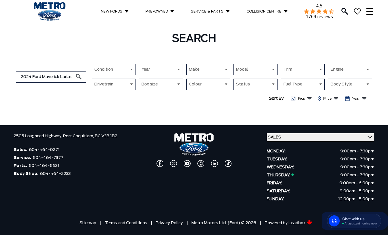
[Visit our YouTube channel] (187, 163)
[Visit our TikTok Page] (228, 163)
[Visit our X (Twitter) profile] (173, 163)
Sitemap (88, 223)
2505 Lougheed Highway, (38, 136)
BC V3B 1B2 (106, 136)
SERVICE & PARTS (207, 11)
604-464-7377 (48, 158)
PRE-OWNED (156, 11)
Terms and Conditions (126, 223)
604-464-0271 (44, 150)
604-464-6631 (44, 166)
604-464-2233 (55, 174)
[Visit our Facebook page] (159, 163)
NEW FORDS (111, 11)
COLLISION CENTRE (264, 11)
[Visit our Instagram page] (200, 163)
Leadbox (297, 223)
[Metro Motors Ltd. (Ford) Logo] (50, 11)
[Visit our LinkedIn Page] (214, 163)
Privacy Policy (169, 223)
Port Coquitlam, (79, 136)
